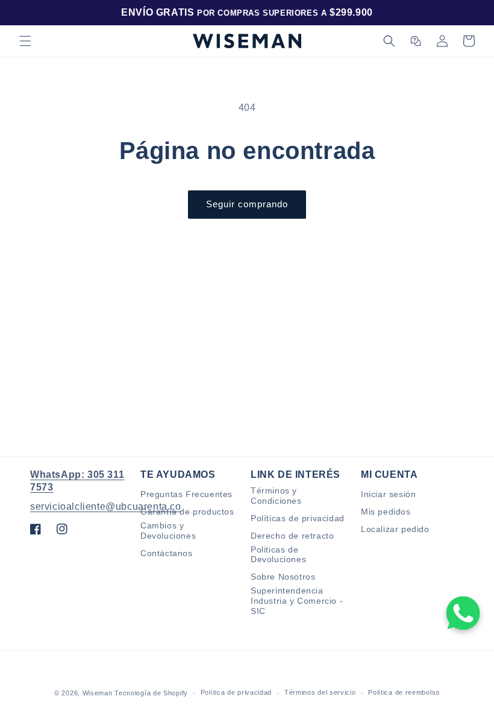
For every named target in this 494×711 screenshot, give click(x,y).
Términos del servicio (320, 692)
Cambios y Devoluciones (168, 530)
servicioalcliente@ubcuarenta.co (105, 506)
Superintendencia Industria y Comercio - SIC (297, 601)
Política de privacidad (236, 692)
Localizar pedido (395, 529)
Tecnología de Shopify (151, 693)
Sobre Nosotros (283, 576)
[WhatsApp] (463, 613)
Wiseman (98, 693)
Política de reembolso (404, 692)
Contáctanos (166, 553)
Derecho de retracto (292, 535)
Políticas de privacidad (298, 518)
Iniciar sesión (388, 494)
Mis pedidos (386, 511)
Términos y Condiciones (276, 496)
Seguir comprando (247, 204)
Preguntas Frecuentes (186, 494)
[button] (25, 41)
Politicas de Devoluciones (278, 555)
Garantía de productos (187, 511)
